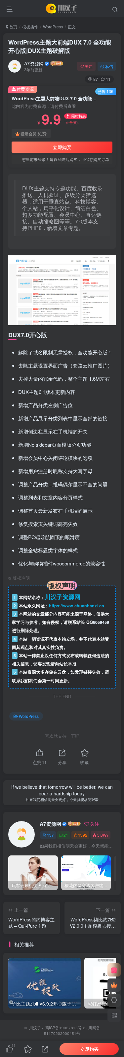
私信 (109, 66)
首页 (12, 26)
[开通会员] (114, 985)
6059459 (101, 622)
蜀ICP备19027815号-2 (64, 1027)
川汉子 (35, 1027)
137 (50, 835)
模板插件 (30, 26)
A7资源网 (34, 63)
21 (65, 835)
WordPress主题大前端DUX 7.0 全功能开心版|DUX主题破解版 (59, 46)
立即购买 (62, 147)
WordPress (53, 26)
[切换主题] (114, 1000)
